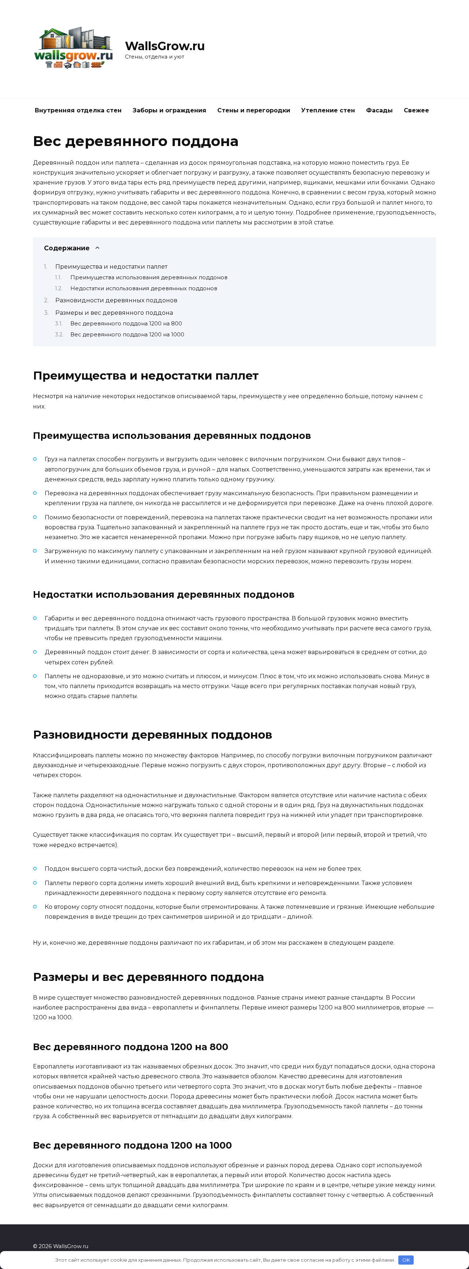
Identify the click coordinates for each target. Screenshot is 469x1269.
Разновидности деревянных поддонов (116, 300)
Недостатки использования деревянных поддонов (143, 288)
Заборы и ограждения (169, 110)
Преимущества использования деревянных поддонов (149, 277)
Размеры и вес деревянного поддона (114, 312)
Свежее (416, 110)
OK (406, 1260)
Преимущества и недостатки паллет (111, 266)
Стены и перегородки (253, 110)
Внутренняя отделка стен (78, 110)
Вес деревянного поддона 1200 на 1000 (127, 334)
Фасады (379, 110)
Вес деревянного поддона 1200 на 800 (126, 323)
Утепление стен (328, 110)
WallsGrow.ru (165, 46)
